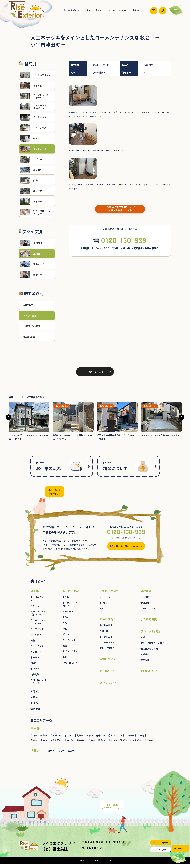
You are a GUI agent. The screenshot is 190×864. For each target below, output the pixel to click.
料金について (115, 466)
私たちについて (116, 10)
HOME (40, 581)
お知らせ (137, 10)
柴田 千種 (35, 708)
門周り (33, 663)
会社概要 (146, 591)
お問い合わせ (148, 671)
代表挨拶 (144, 597)
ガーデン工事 (106, 636)
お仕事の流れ (48, 466)
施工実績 (162, 849)
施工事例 (36, 591)
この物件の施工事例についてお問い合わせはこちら (120, 208)
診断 (142, 637)
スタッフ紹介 (107, 683)
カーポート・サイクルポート (38, 622)
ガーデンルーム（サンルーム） (38, 613)
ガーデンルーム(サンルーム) (70, 604)
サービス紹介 (92, 10)
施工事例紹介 (70, 10)
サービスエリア (148, 608)
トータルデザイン (38, 598)
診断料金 (144, 654)
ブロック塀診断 (107, 647)
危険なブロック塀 (149, 648)
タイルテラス (37, 634)
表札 (64, 622)
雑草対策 (34, 674)
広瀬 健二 (35, 697)
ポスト (65, 656)
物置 (64, 628)
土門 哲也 (35, 691)
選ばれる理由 (106, 625)
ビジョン (103, 602)
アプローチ (35, 651)
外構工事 (103, 630)
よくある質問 (148, 619)
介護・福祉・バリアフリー (38, 682)
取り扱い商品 (70, 591)
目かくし (34, 605)
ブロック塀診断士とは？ (152, 643)
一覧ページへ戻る (95, 371)
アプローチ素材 (70, 651)
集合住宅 (34, 668)
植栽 (32, 640)
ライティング (37, 629)
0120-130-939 (123, 240)
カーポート (67, 611)
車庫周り (34, 657)
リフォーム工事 (107, 642)
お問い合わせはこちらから (126, 546)
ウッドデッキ (37, 646)
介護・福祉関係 (70, 662)
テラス (65, 597)
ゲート (65, 634)
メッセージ (104, 597)
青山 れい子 (36, 702)
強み (101, 608)
